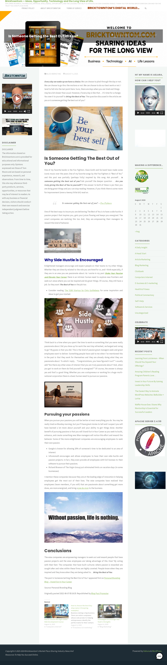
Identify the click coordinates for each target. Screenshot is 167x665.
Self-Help (139, 301)
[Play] (5, 111)
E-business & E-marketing (146, 283)
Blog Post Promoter (100, 593)
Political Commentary (144, 295)
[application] (17, 99)
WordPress (156, 651)
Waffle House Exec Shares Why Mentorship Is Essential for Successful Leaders (148, 408)
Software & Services (143, 307)
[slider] (15, 111)
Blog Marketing (122, 35)
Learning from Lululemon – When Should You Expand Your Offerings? (149, 362)
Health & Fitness (142, 289)
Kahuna (146, 651)
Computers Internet (144, 277)
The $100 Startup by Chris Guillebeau (82, 290)
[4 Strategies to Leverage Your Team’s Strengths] (110, 611)
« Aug (137, 231)
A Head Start (140, 253)
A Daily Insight (141, 247)
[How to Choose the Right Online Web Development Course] (56, 611)
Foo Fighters (106, 203)
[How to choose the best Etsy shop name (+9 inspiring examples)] (84, 616)
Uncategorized (141, 313)
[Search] (145, 8)
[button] (17, 99)
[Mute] (25, 111)
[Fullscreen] (29, 111)
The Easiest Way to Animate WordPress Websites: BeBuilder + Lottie (149, 395)
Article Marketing (142, 259)
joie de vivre (83, 488)
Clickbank (139, 271)
